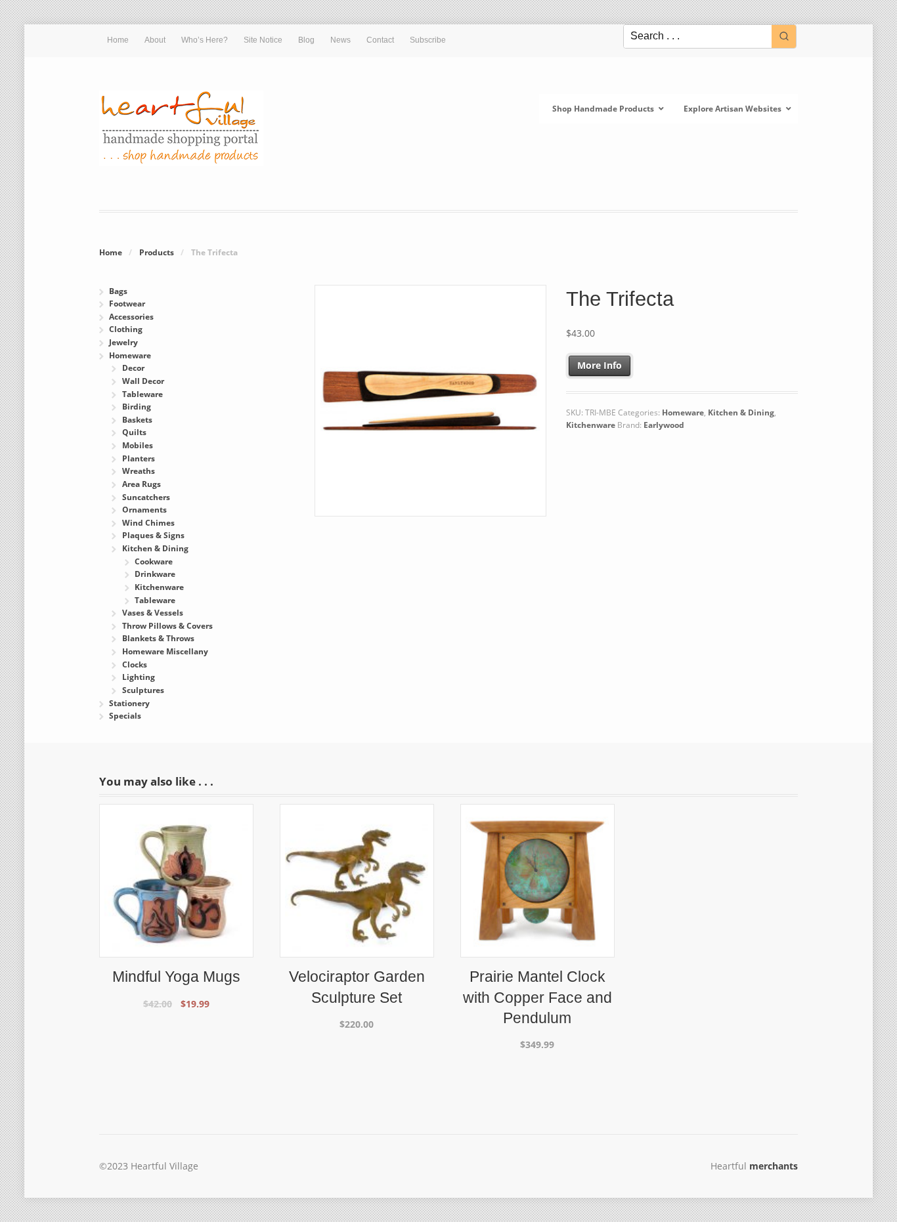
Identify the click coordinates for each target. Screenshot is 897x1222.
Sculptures (143, 690)
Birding (136, 406)
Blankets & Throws (158, 638)
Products (156, 252)
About (154, 40)
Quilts (134, 432)
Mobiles (137, 445)
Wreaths (138, 470)
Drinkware (155, 573)
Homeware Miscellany (165, 651)
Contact (380, 40)
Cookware (154, 561)
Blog (306, 40)
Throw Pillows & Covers (167, 625)
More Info (599, 365)
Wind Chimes (148, 522)
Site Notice (263, 40)
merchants (773, 1166)
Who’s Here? (204, 40)
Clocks (134, 664)
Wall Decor (143, 381)
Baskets (137, 419)
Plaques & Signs (153, 535)
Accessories (131, 316)
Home (118, 40)
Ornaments (144, 509)
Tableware (142, 394)
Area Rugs (141, 484)
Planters (138, 458)
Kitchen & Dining (741, 412)
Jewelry (123, 342)
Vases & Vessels (152, 612)
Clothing (125, 329)
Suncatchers (146, 497)
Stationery (129, 703)
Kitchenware (590, 425)
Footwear (127, 303)
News (340, 40)
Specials (125, 715)
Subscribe (428, 40)
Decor (133, 367)
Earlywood (664, 425)
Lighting (138, 677)
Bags (118, 291)
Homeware (683, 412)
